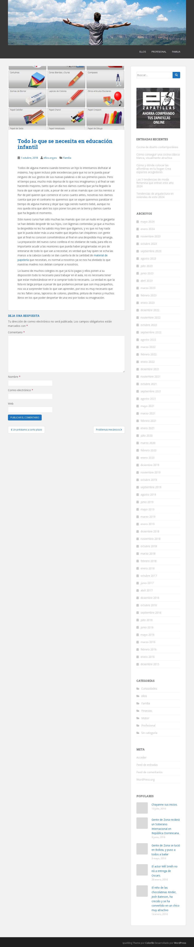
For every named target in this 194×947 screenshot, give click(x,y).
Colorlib (149, 943)
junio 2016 (147, 627)
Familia (176, 51)
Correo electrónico (20, 390)
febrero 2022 (148, 354)
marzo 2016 (148, 642)
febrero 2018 (148, 561)
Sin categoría (149, 733)
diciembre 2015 (150, 664)
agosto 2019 (148, 494)
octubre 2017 (149, 575)
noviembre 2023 (150, 236)
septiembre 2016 (151, 612)
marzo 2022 (148, 347)
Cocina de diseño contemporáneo (157, 147)
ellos (142, 51)
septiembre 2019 (151, 487)
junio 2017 (147, 583)
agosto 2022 (148, 339)
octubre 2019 (149, 480)
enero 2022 (148, 362)
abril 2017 (147, 590)
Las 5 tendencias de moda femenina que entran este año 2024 (155, 183)
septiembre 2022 (151, 332)
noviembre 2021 (150, 376)
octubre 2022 (149, 325)
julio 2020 (147, 435)
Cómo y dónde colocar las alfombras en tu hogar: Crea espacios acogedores (153, 168)
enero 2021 (148, 428)
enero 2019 (148, 524)
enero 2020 (148, 457)
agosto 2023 (148, 258)
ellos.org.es (50, 157)
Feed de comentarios (149, 772)
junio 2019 (147, 502)
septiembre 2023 (151, 251)
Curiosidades (149, 688)
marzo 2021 (148, 413)
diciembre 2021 (150, 369)
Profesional (159, 51)
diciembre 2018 (150, 531)
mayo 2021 (147, 406)
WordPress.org (145, 779)
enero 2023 (148, 303)
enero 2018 (148, 568)
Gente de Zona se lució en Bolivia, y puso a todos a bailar (166, 850)
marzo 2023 (148, 288)
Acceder (141, 757)
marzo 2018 (148, 553)
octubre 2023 (149, 243)
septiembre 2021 (151, 391)
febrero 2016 (148, 649)
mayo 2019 (147, 509)
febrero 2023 (148, 295)
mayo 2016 (147, 634)
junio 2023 (147, 273)
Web (10, 403)
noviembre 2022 (150, 317)
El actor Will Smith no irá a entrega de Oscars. (165, 871)
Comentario (16, 332)
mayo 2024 (147, 221)
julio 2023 (147, 266)
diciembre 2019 (150, 465)
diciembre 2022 (150, 310)
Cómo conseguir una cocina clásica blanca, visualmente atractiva (158, 156)
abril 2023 (147, 280)
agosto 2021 (148, 398)
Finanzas (146, 710)
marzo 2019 (148, 516)
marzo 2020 (148, 443)
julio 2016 (147, 620)
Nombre (14, 376)
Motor (145, 718)
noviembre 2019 (150, 472)
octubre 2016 (149, 605)
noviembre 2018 (150, 539)
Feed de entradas (147, 765)
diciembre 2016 (150, 598)
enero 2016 (148, 657)
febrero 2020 (148, 450)
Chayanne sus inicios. (165, 804)
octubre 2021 (149, 384)
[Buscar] (176, 75)
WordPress (180, 943)
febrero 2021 (148, 421)
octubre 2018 (149, 546)
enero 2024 (148, 229)
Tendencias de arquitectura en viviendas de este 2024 (155, 195)
